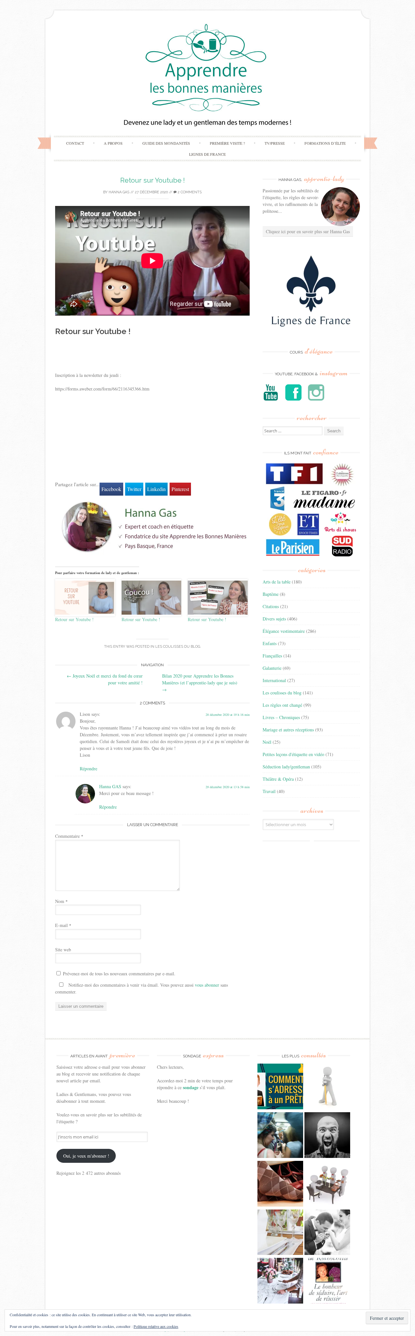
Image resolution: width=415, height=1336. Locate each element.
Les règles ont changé (282, 705)
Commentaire (69, 836)
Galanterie (272, 668)
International (274, 680)
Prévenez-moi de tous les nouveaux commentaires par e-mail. (119, 973)
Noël (267, 742)
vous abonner (207, 985)
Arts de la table (276, 582)
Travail (269, 791)
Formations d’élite (325, 143)
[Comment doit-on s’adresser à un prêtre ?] (280, 1087)
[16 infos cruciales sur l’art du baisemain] (327, 1233)
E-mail (63, 925)
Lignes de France (207, 154)
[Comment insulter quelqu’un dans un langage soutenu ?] (327, 1136)
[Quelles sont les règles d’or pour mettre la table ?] (280, 1281)
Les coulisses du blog (177, 646)
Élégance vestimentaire (284, 631)
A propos (113, 143)
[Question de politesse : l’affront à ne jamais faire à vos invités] (280, 1184)
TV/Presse (275, 143)
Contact (75, 143)
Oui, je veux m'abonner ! (86, 1156)
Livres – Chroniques (281, 717)
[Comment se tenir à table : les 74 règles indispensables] (327, 1184)
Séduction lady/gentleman (286, 767)
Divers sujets (274, 619)
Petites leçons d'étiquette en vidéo (293, 754)
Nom (61, 901)
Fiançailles (272, 656)
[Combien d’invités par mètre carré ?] (280, 1136)
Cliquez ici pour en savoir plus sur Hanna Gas (308, 231)
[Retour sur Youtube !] (85, 597)
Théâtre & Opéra (278, 779)
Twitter (134, 489)
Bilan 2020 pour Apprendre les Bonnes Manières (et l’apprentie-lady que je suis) (199, 682)
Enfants (270, 643)
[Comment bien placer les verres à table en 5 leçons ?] (280, 1233)
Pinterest (180, 489)
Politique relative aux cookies (156, 1326)
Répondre (88, 768)
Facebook (111, 489)
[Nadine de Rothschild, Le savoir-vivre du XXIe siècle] (327, 1281)
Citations (271, 606)
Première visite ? (227, 143)
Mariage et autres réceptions (288, 730)
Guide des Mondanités (166, 143)
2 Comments (189, 192)
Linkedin (156, 489)
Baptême (271, 594)
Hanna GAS (119, 192)
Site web (63, 949)
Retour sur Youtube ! (152, 180)
